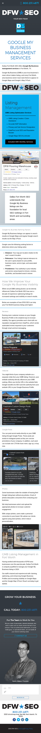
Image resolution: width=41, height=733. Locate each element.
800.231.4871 (30, 2)
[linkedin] (26, 719)
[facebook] (14, 719)
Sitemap (21, 728)
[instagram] (22, 719)
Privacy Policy (28, 728)
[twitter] (18, 719)
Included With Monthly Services (20, 142)
